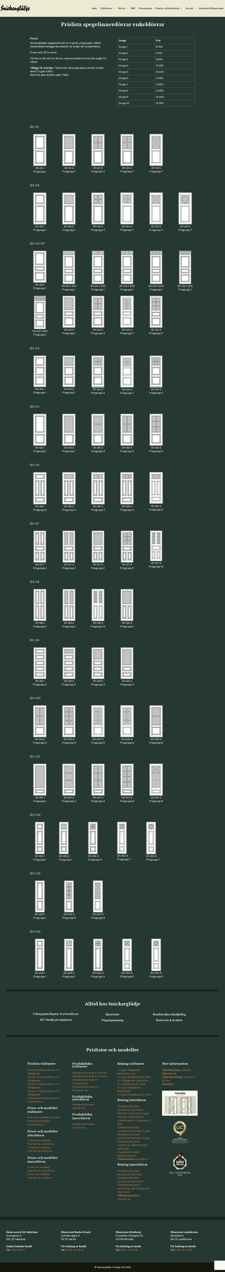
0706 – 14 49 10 (74, 1249)
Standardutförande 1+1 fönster (89, 1072)
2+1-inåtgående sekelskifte (132, 1080)
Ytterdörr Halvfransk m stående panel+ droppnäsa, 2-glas (134, 1120)
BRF (133, 8)
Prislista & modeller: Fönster (43, 1117)
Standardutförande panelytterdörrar (128, 1154)
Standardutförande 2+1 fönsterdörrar (85, 1088)
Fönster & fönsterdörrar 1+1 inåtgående (43, 1072)
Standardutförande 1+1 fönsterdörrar (85, 1081)
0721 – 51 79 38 (128, 1249)
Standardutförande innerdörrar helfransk (129, 1172)
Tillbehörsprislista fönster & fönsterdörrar (43, 1100)
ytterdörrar (133, 1159)
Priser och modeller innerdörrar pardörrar (39, 1176)
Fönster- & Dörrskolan (167, 8)
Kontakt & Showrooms (211, 8)
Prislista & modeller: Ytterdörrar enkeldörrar (41, 1142)
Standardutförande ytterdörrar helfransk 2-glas (133, 1129)
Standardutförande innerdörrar (83, 1126)
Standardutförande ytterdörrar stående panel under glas (132, 1145)
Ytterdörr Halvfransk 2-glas (133, 1113)
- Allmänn (176, 1070)
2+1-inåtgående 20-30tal (131, 1084)
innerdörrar (128, 1197)
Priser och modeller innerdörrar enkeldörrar (41, 1169)
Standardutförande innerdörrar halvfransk (130, 1180)
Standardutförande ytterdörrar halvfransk (130, 1108)
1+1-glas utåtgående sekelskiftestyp (128, 1072)
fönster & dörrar (178, 1077)
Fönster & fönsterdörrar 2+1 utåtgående (43, 1093)
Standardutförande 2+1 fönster (90, 1076)
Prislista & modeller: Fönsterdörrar (39, 1123)
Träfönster (106, 8)
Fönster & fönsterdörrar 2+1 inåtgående (43, 1086)
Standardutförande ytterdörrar (83, 1106)
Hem (94, 8)
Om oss (189, 8)
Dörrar (121, 8)
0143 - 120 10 (18, 1249)
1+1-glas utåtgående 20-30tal (134, 1077)
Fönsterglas (145, 8)
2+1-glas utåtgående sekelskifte (129, 1089)
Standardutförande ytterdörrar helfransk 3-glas (133, 1136)
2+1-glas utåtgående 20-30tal (134, 1094)
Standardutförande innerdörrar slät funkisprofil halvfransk (133, 1188)
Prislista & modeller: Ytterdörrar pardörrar (39, 1149)
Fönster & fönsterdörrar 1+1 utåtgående (43, 1079)
